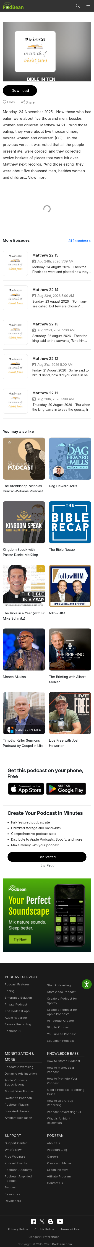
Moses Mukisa (14, 677)
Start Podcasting (59, 985)
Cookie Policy (44, 1229)
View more (37, 177)
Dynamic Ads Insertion (21, 1073)
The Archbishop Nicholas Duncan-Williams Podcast (23, 488)
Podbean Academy (18, 1170)
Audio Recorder (16, 1017)
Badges (10, 1187)
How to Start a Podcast (63, 1061)
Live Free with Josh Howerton (64, 743)
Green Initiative (57, 1170)
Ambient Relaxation (18, 1118)
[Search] (78, 6)
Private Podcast (16, 1004)
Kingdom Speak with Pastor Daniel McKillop (20, 552)
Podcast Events (16, 1163)
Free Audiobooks (17, 1111)
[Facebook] (33, 1221)
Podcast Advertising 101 (64, 1112)
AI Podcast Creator (60, 1020)
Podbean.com (62, 1244)
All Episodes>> (79, 241)
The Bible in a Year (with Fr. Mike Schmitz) (24, 616)
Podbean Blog (57, 1149)
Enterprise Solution (18, 997)
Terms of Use (70, 1229)
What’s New (13, 1149)
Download (20, 90)
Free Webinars (15, 1156)
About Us (53, 1143)
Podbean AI (13, 1031)
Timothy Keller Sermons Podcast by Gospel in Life (23, 743)
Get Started (47, 857)
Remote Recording (18, 1024)
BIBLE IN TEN (41, 79)
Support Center (16, 1143)
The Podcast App (17, 1011)
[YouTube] (60, 1221)
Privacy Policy (18, 1229)
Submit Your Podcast (20, 1091)
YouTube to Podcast (61, 1034)
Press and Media (59, 1163)
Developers (13, 1201)
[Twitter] (41, 1221)
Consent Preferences (44, 1237)
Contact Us (55, 1183)
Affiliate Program (59, 1176)
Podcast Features (17, 984)
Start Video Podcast (61, 992)
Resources (12, 1194)
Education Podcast (60, 1040)
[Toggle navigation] (88, 6)
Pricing (10, 991)
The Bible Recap (62, 549)
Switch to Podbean (18, 1098)
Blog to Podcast (58, 1027)
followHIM (57, 613)
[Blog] (50, 1221)
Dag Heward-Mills (63, 486)
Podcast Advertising (19, 1067)
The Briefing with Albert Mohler (67, 679)
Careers (53, 1156)
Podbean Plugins (17, 1104)
